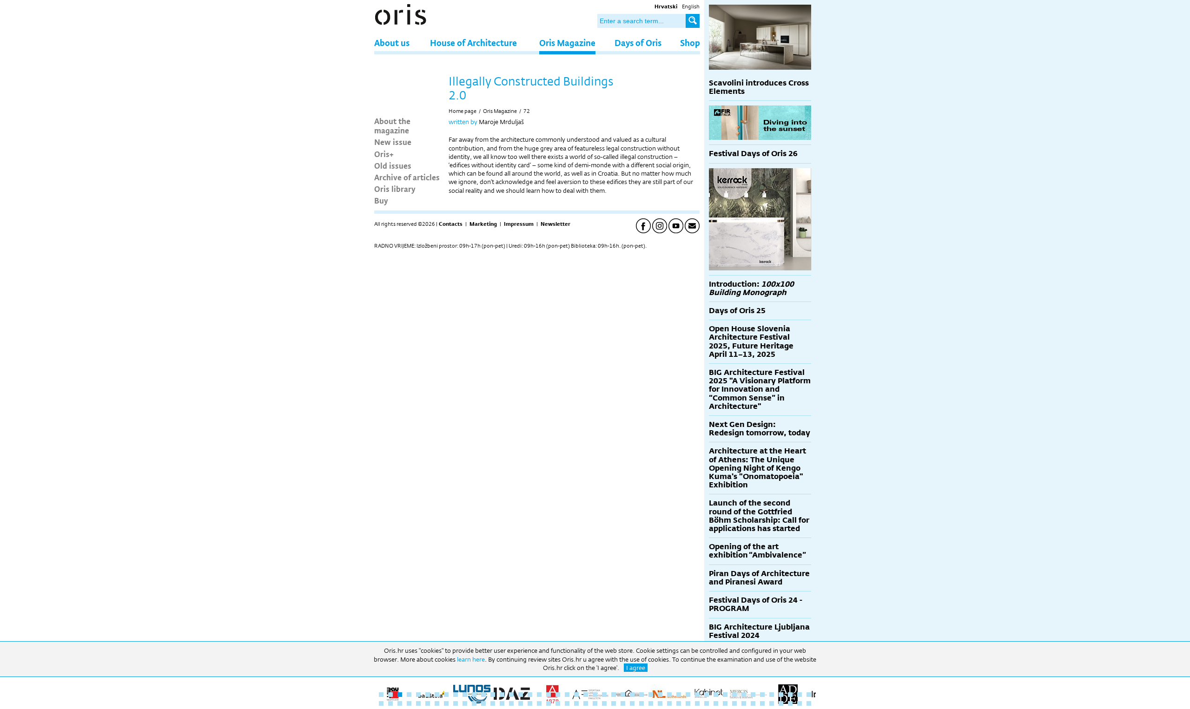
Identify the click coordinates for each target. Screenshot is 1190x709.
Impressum (519, 224)
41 (753, 694)
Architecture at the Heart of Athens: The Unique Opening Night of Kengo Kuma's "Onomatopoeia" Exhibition (757, 468)
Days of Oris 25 (737, 310)
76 (641, 703)
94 (809, 703)
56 (455, 703)
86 (734, 703)
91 (781, 703)
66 (548, 703)
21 (567, 694)
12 (483, 694)
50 (399, 703)
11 (474, 694)
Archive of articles (407, 177)
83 (706, 703)
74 (623, 703)
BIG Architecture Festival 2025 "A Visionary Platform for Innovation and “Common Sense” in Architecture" (760, 389)
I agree (635, 667)
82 (697, 703)
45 (790, 694)
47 (809, 694)
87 (743, 703)
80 (678, 703)
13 (492, 694)
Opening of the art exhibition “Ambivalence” (757, 551)
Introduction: (751, 288)
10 (465, 694)
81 (688, 703)
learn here (471, 659)
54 (437, 703)
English (691, 6)
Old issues (392, 165)
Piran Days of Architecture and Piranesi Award (759, 578)
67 (557, 703)
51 (409, 703)
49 (390, 703)
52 (418, 703)
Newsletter (555, 224)
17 (530, 694)
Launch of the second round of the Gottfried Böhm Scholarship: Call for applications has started (759, 515)
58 (474, 703)
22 (576, 694)
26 (613, 694)
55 (446, 703)
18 (539, 694)
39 (734, 694)
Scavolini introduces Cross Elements (759, 87)
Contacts (451, 224)
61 (502, 703)
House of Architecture (473, 42)
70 (585, 703)
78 (660, 703)
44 (781, 694)
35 (697, 694)
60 (492, 703)
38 (725, 694)
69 (576, 703)
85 (725, 703)
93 (799, 703)
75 (632, 703)
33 (678, 694)
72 (526, 111)
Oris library (395, 188)
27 (623, 694)
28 (632, 694)
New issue (392, 141)
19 (548, 694)
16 (520, 694)
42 (762, 694)
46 (799, 694)
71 (595, 703)
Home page (462, 111)
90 (771, 703)
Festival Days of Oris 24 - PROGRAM (755, 604)
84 (716, 703)
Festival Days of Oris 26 (753, 153)
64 (530, 703)
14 (502, 694)
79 (669, 703)
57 (465, 703)
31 (660, 694)
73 (613, 703)
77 (650, 703)
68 (567, 703)
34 (688, 694)
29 (641, 694)
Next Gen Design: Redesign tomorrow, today (759, 429)
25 (604, 694)
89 (762, 703)
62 (511, 703)
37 (716, 694)
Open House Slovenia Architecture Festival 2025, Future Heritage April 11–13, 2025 (751, 341)
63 (520, 703)
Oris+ (384, 153)
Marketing (483, 224)
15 (511, 694)
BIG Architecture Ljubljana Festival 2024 (759, 631)
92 (790, 703)
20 (557, 694)
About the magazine (392, 125)
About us (392, 42)
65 (539, 703)
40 (743, 694)
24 (595, 694)
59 (483, 703)
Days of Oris (638, 42)
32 (669, 694)
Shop (690, 42)
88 (753, 703)
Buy (381, 200)
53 (427, 703)
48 (381, 703)
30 (650, 694)
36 (706, 694)
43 (771, 694)
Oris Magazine (567, 42)
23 (585, 694)
